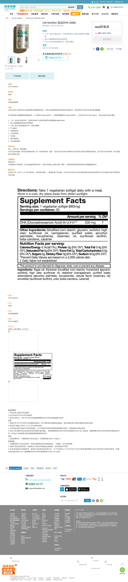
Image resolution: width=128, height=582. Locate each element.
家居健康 (67, 517)
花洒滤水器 (35, 523)
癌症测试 (12, 532)
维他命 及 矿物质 (46, 525)
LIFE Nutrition (13, 86)
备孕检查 (12, 527)
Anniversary (28, 579)
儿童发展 (12, 542)
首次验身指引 (69, 529)
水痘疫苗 (23, 525)
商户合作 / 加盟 (32, 578)
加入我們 (48, 578)
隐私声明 (64, 578)
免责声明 (71, 578)
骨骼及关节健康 (46, 536)
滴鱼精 (44, 522)
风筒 (55, 539)
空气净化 (56, 515)
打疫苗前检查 (13, 517)
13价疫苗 (23, 518)
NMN (43, 513)
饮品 (55, 528)
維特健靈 (66, 11)
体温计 (23, 539)
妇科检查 (12, 515)
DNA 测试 (12, 535)
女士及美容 (45, 531)
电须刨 (56, 538)
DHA (55, 468)
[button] (38, 60)
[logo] (10, 11)
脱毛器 (56, 541)
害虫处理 (56, 525)
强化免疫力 (45, 528)
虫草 (43, 518)
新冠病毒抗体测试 (15, 518)
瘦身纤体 (44, 533)
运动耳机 (56, 550)
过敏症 (12, 528)
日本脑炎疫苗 (24, 528)
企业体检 (12, 544)
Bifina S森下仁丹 (76, 11)
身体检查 (67, 513)
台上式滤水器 (35, 515)
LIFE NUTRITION (56, 26)
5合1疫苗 (23, 522)
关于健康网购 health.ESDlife (17, 578)
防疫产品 (56, 522)
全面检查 (12, 513)
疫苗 (66, 515)
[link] (14, 561)
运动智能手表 (58, 548)
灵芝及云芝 (45, 520)
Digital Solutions (58, 579)
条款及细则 (56, 578)
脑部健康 (40, 468)
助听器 (23, 543)
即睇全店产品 (55, 57)
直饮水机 (34, 513)
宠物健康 (56, 518)
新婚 (21, 579)
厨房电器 (56, 517)
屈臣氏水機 (28, 11)
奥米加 (48, 468)
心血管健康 (45, 535)
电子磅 (23, 541)
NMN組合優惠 (38, 11)
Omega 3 (44, 523)
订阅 (87, 500)
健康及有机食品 (58, 527)
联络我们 (41, 578)
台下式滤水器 (35, 517)
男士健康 (12, 522)
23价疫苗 (23, 517)
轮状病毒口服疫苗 (26, 527)
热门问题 (67, 531)
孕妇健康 (44, 541)
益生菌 (44, 517)
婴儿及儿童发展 (15, 468)
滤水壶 (34, 520)
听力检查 (12, 539)
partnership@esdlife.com (85, 517)
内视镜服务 (13, 530)
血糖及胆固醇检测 (26, 538)
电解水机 (34, 527)
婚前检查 (12, 525)
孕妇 (32, 468)
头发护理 (44, 540)
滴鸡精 (44, 515)
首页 (11, 14)
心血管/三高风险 (14, 523)
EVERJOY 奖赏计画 (106, 2)
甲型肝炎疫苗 (24, 520)
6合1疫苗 (23, 523)
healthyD (41, 579)
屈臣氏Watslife (56, 11)
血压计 (23, 536)
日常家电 (56, 513)
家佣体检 (12, 534)
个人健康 (67, 518)
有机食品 (67, 520)
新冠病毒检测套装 (15, 520)
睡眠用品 (56, 523)
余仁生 (47, 11)
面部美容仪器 (58, 536)
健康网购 (48, 579)
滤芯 (33, 525)
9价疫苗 (23, 515)
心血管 (26, 468)
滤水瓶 (34, 522)
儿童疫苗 (23, 513)
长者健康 (56, 520)
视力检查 (12, 537)
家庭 (35, 579)
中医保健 (12, 540)
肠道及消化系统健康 (47, 529)
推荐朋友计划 (119, 2)
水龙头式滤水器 (36, 518)
